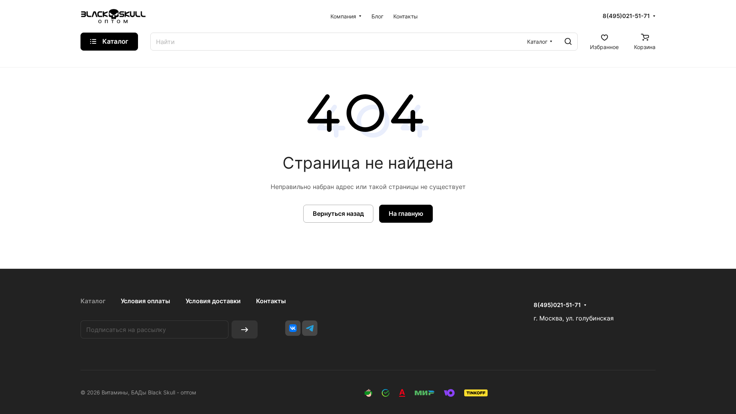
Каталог (92, 301)
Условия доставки (213, 301)
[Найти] (568, 42)
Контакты (271, 301)
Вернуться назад (338, 213)
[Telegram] (309, 328)
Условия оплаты (145, 301)
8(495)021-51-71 (626, 16)
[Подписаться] (245, 329)
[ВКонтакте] (293, 328)
